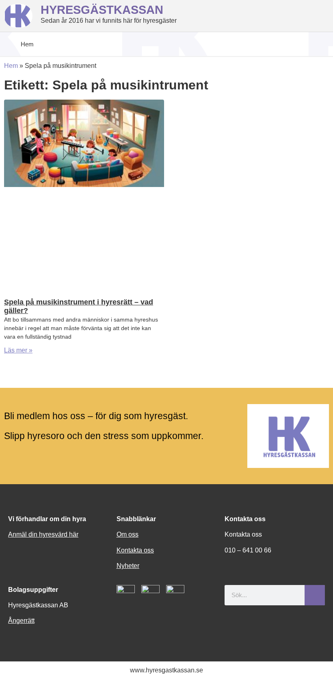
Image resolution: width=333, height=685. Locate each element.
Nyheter (128, 565)
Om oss (127, 534)
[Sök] (315, 595)
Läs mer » (18, 350)
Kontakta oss (135, 550)
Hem (11, 65)
